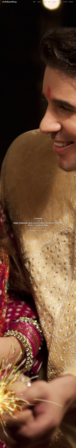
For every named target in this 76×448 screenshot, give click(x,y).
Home (34, 1)
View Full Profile (38, 228)
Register (71, 1)
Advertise (59, 1)
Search (39, 1)
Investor (54, 1)
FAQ (49, 1)
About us (44, 1)
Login (66, 1)
